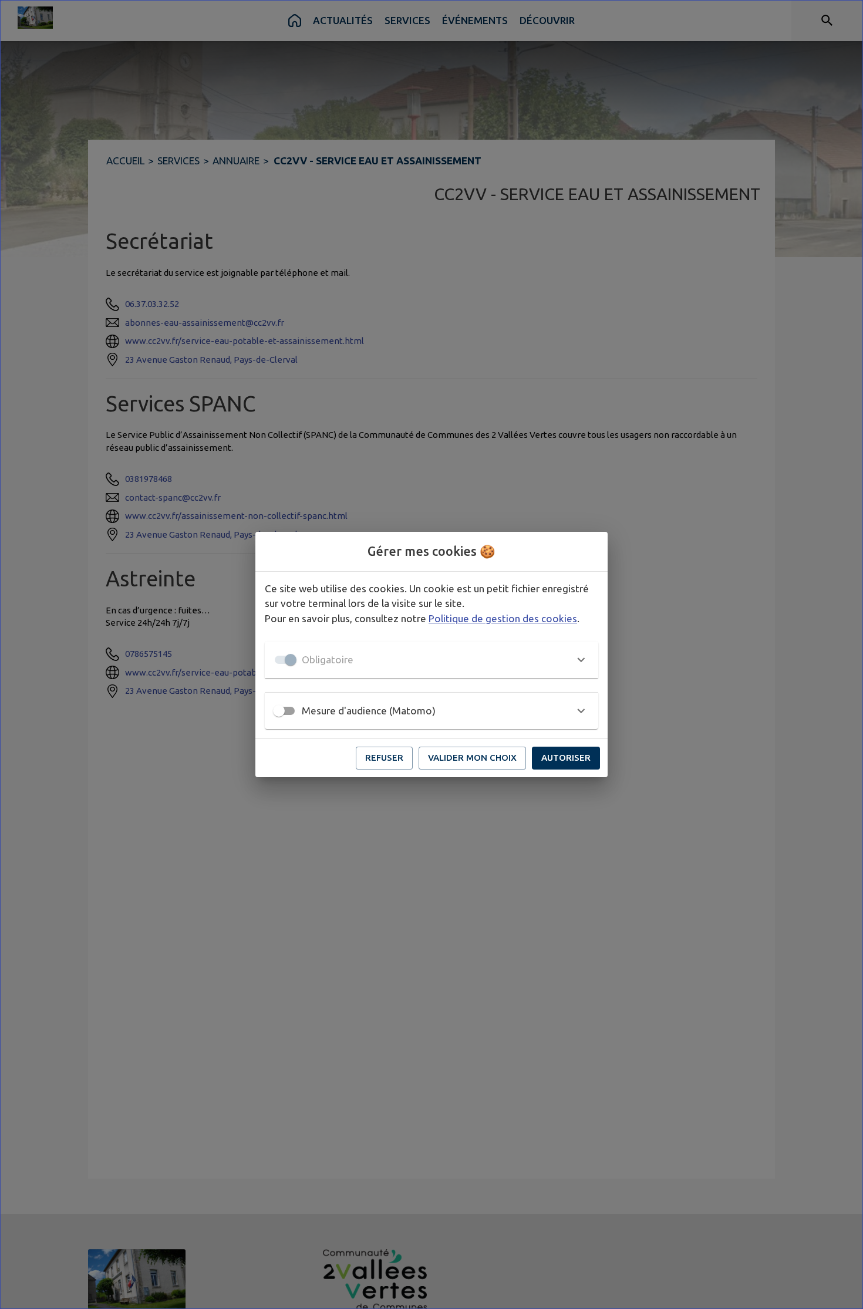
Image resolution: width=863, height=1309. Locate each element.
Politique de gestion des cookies (503, 618)
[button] (431, 660)
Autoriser (566, 758)
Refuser (384, 758)
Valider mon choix (472, 758)
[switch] (279, 711)
